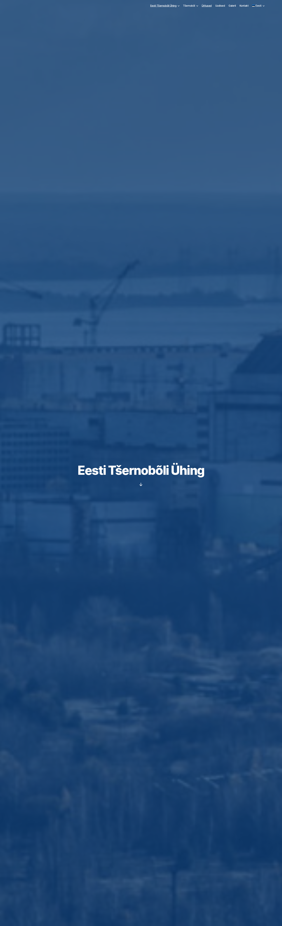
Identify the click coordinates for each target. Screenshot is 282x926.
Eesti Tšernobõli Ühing (163, 5)
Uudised (220, 5)
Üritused (207, 5)
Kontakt (244, 5)
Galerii (232, 5)
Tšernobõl (189, 5)
